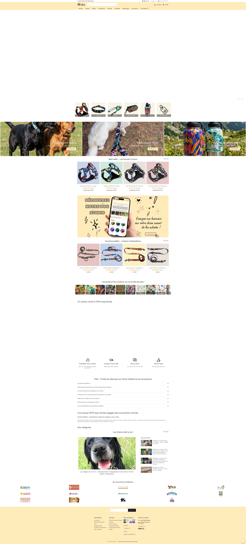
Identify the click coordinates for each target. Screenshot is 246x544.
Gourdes (109, 8)
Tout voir (165, 158)
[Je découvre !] (123, 139)
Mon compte (97, 529)
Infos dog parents (114, 525)
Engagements (98, 525)
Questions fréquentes (100, 527)
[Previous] (239, 98)
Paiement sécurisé (99, 522)
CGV (95, 524)
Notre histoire (113, 524)
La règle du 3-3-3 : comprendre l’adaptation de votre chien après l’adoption (107, 473)
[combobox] (102, 4)
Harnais (81, 8)
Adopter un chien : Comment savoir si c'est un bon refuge (160, 469)
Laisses (87, 8)
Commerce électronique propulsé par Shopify (128, 541)
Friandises (117, 8)
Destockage (125, 8)
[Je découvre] (41, 139)
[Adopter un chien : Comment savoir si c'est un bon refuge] (146, 470)
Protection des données (115, 520)
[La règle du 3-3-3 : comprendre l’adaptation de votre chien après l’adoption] (107, 453)
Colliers (94, 8)
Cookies (111, 522)
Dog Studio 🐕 (145, 8)
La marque (134, 8)
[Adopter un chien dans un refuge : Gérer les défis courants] (146, 443)
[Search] (116, 4)
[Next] (242, 98)
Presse (111, 529)
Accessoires (101, 8)
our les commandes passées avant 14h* (87, 367)
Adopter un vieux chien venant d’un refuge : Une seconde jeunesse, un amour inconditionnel (160, 451)
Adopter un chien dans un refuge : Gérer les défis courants (160, 442)
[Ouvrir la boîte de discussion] (243, 541)
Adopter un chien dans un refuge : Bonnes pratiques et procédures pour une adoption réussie (160, 461)
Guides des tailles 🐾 (114, 527)
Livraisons (97, 520)
